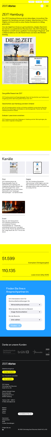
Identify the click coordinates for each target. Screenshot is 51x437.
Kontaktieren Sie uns (26, 414)
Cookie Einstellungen (8, 423)
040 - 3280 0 (11, 400)
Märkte (4, 409)
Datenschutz (6, 420)
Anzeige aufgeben (9, 372)
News (4, 413)
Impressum (5, 418)
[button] (42, 5)
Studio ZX (31, 1)
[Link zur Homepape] (9, 6)
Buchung (46, 1)
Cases (4, 411)
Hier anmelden (8, 379)
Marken (4, 408)
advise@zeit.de (10, 402)
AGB (3, 421)
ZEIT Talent (39, 1)
